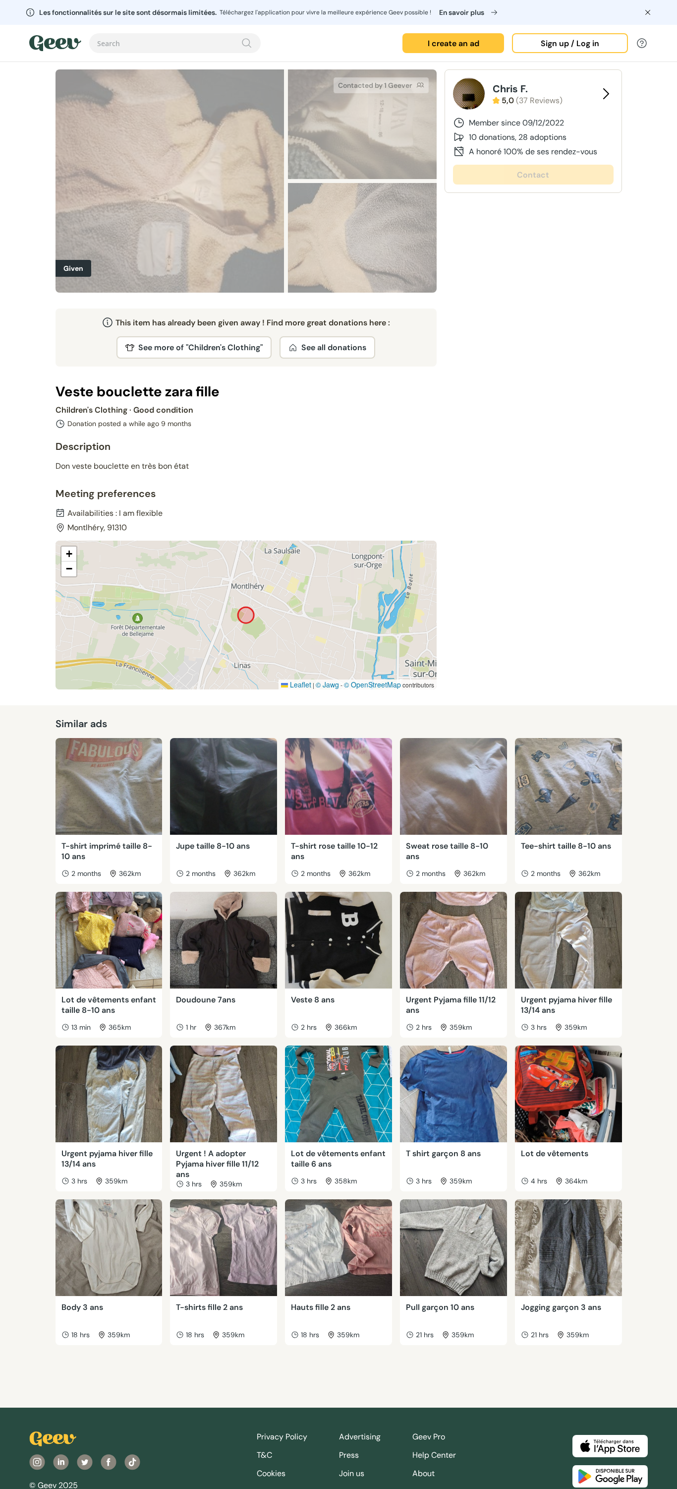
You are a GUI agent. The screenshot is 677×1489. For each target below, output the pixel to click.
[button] (68, 554)
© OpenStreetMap (372, 684)
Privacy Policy (282, 1436)
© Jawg (327, 684)
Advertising (360, 1436)
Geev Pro (428, 1436)
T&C (264, 1455)
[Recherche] (247, 43)
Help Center (434, 1455)
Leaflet (299, 684)
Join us (351, 1473)
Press (349, 1455)
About (423, 1473)
